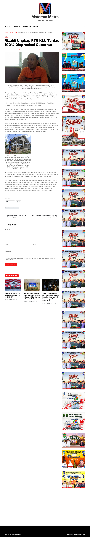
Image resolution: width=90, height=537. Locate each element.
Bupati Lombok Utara (11, 207)
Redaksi (69, 534)
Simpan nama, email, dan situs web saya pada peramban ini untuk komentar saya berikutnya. (31, 259)
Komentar (8, 229)
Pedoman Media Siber (79, 534)
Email (35, 244)
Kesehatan (17, 26)
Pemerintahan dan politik (30, 26)
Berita (6, 26)
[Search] (84, 26)
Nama (7, 244)
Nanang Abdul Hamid (12, 49)
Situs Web (8, 251)
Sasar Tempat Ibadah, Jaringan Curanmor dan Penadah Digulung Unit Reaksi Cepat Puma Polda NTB (50, 297)
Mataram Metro (45, 17)
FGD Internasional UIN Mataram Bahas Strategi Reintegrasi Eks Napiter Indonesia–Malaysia (32, 296)
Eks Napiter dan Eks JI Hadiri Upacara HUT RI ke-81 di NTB (12, 295)
